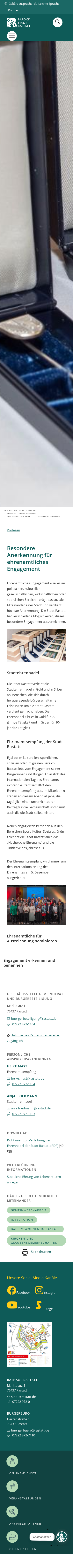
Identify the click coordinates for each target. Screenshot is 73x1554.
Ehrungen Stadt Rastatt (20, 516)
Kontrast (13, 10)
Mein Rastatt (10, 510)
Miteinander (28, 510)
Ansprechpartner (25, 1523)
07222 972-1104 (23, 1024)
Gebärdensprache (20, 3)
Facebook (23, 1292)
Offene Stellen (23, 1549)
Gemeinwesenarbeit (29, 1210)
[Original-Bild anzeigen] (36, 645)
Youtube (24, 1307)
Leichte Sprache (48, 3)
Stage (49, 1309)
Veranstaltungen (25, 1498)
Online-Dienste (23, 1473)
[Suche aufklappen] (57, 22)
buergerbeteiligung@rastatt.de (33, 1018)
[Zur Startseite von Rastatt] (18, 22)
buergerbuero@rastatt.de (30, 1430)
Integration (22, 1219)
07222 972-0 (21, 1402)
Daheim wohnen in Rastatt (35, 1229)
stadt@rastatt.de (23, 1397)
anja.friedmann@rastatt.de (31, 1108)
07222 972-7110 (23, 1435)
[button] (12, 36)
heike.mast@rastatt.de (27, 1078)
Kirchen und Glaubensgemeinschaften (34, 1240)
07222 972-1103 (23, 1114)
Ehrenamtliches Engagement (22, 513)
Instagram (50, 1292)
